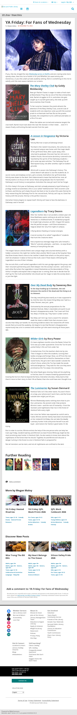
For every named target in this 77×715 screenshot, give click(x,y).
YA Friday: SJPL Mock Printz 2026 (37, 510)
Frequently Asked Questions (35, 651)
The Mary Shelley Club (42, 85)
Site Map (33, 638)
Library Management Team (37, 618)
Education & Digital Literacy (37, 623)
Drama (8, 520)
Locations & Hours (18, 645)
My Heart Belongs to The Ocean (37, 556)
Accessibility (17, 618)
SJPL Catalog (33, 648)
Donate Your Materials (55, 622)
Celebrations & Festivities (14, 572)
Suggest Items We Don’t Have (35, 660)
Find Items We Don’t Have (36, 655)
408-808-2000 (17, 674)
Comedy (20, 517)
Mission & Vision (36, 613)
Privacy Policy (35, 636)
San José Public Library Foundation (55, 625)
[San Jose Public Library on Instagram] (8, 622)
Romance (9, 522)
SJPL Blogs (6, 15)
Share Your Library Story (54, 636)
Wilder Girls (37, 338)
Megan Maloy (17, 15)
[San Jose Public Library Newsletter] (8, 634)
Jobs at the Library (37, 615)
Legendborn (37, 211)
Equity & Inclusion (36, 626)
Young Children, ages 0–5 (59, 520)
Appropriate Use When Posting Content (28, 595)
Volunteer (50, 613)
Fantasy (53, 524)
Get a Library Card (19, 613)
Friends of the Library (55, 619)
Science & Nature (33, 575)
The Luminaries (38, 388)
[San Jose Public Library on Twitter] (8, 615)
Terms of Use (22, 700)
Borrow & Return (19, 615)
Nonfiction (31, 572)
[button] (40, 2)
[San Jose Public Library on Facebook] (8, 611)
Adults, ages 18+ (11, 563)
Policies (33, 633)
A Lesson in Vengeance (43, 136)
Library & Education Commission (54, 629)
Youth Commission (53, 633)
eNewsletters (17, 654)
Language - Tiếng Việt (12, 575)
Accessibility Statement (50, 700)
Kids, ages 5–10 (55, 517)
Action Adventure (33, 522)
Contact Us (22, 681)
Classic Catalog (34, 645)
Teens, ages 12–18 (11, 517)
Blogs (14, 652)
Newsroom (34, 631)
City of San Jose (17, 688)
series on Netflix (39, 74)
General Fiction (16, 520)
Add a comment (15, 482)
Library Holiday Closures (17, 649)
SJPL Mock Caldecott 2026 (58, 510)
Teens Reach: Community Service (54, 616)
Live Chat (16, 620)
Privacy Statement (34, 700)
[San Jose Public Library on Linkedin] (8, 630)
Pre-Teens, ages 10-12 (35, 517)
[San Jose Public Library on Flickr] (8, 619)
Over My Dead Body (41, 285)
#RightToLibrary (36, 628)
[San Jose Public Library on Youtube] (8, 626)
